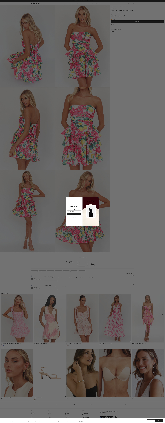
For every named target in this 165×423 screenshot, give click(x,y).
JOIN (74, 214)
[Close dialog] (98, 197)
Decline (151, 420)
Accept (159, 420)
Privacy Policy (81, 421)
